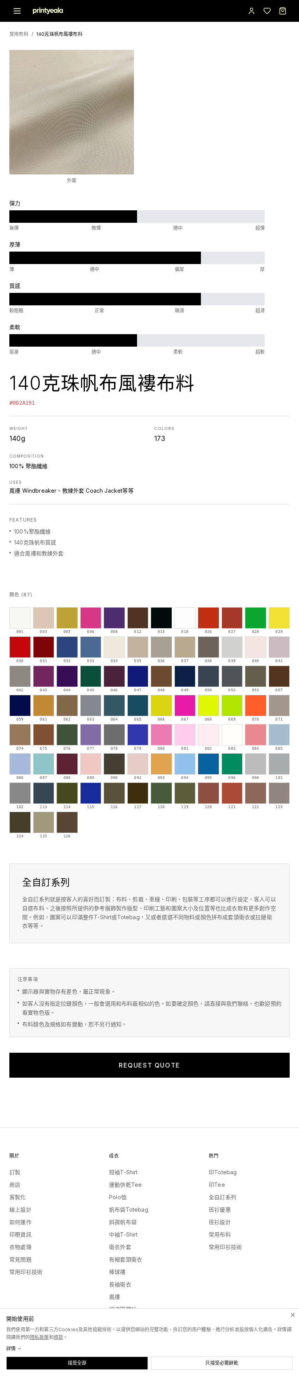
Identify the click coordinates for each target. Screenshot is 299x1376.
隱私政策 (39, 1337)
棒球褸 (117, 1272)
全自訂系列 (222, 1197)
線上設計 (20, 1209)
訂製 (14, 1172)
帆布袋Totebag (128, 1209)
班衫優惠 (220, 1209)
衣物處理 (20, 1247)
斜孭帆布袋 (123, 1222)
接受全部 (77, 1363)
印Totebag (223, 1172)
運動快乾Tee (125, 1184)
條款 (58, 1337)
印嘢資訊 (20, 1234)
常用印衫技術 (25, 1272)
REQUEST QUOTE (149, 1065)
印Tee (217, 1184)
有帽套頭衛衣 (125, 1259)
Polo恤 (118, 1197)
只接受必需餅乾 (221, 1363)
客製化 (17, 1197)
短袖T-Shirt (123, 1172)
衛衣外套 (120, 1247)
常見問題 (20, 1259)
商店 (14, 1184)
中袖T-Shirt (123, 1234)
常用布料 (18, 34)
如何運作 (20, 1222)
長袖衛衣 (120, 1284)
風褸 (114, 1296)
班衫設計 (220, 1222)
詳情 (11, 1348)
